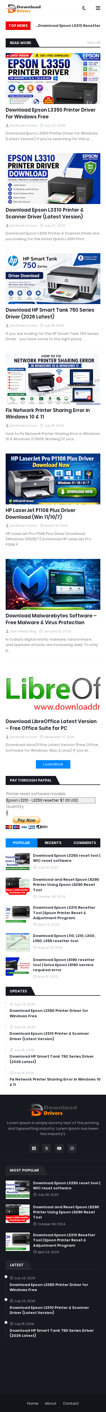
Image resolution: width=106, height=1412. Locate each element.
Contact (71, 1403)
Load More (53, 764)
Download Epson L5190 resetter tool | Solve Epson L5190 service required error (64, 965)
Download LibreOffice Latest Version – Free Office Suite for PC (51, 725)
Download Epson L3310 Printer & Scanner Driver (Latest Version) (45, 213)
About (51, 1403)
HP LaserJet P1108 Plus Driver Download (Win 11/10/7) (40, 513)
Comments (84, 842)
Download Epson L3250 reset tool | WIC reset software (66, 858)
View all (93, 42)
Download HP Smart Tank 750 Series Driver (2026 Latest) (50, 313)
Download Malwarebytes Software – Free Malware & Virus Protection (51, 619)
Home (32, 1403)
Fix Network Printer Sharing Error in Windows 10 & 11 (48, 413)
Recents (53, 842)
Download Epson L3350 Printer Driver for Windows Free (51, 113)
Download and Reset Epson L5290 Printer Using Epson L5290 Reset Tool (66, 884)
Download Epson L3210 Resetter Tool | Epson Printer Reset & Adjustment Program (69, 26)
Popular (21, 842)
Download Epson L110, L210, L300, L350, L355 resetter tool (64, 938)
